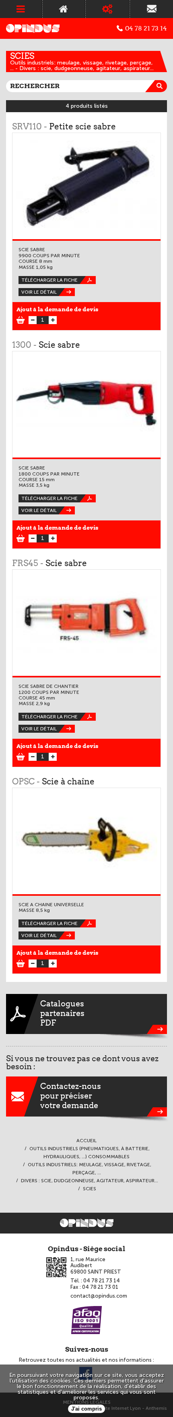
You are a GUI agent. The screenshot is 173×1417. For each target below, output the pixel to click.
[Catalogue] (108, 9)
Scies (22, 56)
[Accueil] (64, 9)
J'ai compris (86, 1409)
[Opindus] (33, 28)
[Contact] (151, 9)
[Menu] (21, 9)
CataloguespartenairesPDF (62, 1013)
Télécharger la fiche (49, 280)
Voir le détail (39, 292)
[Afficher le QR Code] (56, 1267)
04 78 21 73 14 (146, 28)
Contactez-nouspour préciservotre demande (70, 1095)
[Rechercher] (161, 86)
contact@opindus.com (98, 1296)
